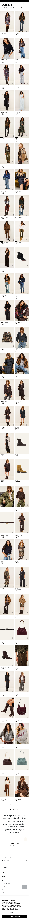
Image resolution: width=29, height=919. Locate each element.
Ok (24, 886)
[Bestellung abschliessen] (23, 4)
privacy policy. (14, 909)
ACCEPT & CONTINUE (14, 916)
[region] (14, 907)
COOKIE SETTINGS (14, 912)
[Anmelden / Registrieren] (20, 4)
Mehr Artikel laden (14, 809)
